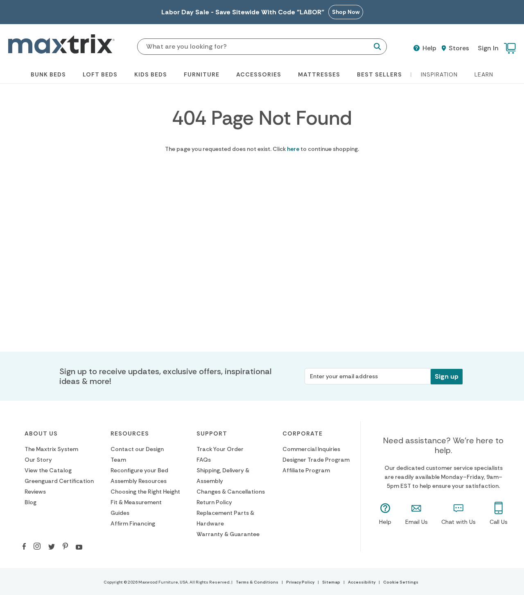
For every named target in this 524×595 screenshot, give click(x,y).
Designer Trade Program (316, 459)
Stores (458, 48)
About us (41, 433)
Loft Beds (100, 74)
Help (428, 48)
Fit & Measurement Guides (136, 507)
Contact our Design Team (137, 454)
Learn (483, 74)
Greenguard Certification (59, 481)
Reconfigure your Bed (139, 470)
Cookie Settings (400, 582)
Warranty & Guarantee (228, 534)
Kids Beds (150, 74)
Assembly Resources (139, 481)
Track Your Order (220, 449)
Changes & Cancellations (230, 491)
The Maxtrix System (51, 449)
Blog (30, 502)
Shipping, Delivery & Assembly (222, 476)
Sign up (446, 376)
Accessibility (361, 582)
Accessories (258, 74)
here (293, 149)
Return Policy (214, 502)
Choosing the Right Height (145, 491)
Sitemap (331, 582)
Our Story (38, 459)
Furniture (201, 74)
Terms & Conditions (257, 582)
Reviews (35, 491)
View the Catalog (48, 470)
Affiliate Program (306, 470)
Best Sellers (379, 74)
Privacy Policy (300, 582)
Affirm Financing (133, 523)
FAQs (203, 459)
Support (211, 433)
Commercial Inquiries (311, 449)
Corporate (302, 433)
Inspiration (439, 74)
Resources (130, 433)
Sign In (488, 48)
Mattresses (319, 74)
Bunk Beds (48, 74)
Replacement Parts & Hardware (225, 518)
